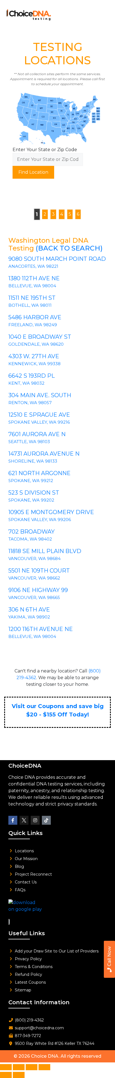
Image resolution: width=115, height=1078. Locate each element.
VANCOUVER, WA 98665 (34, 597)
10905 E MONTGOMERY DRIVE (51, 512)
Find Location (33, 172)
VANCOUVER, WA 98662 (34, 578)
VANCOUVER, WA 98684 (34, 558)
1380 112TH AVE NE (34, 278)
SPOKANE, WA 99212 (30, 480)
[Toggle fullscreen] (19, 1067)
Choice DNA (45, 1056)
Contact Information (39, 1002)
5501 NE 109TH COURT (39, 570)
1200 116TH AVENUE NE (40, 629)
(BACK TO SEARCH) (69, 248)
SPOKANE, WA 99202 (31, 500)
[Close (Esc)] (44, 1067)
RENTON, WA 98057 (30, 402)
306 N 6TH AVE (29, 609)
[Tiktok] (46, 820)
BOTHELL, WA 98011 (30, 305)
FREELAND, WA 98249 (32, 324)
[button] (102, 13)
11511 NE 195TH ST (32, 297)
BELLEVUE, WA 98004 (32, 285)
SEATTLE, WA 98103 (29, 441)
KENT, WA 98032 (26, 383)
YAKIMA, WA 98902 (29, 617)
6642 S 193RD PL (31, 375)
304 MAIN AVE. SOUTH (39, 395)
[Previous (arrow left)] (6, 1075)
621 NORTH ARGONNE (39, 473)
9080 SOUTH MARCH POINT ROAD (57, 259)
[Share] (31, 1067)
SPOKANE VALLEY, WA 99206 (39, 519)
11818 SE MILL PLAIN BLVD (44, 551)
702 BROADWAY (31, 531)
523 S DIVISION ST (33, 492)
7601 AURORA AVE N (37, 434)
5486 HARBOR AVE (34, 317)
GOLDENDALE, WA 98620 (36, 344)
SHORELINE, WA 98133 (32, 461)
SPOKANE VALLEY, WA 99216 (39, 422)
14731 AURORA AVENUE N (44, 453)
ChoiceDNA (24, 765)
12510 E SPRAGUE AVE (39, 414)
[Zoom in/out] (6, 1067)
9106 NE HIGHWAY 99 (38, 590)
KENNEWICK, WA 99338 (34, 363)
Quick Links (25, 833)
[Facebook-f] (12, 820)
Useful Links (26, 933)
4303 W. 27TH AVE (33, 356)
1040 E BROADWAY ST (39, 336)
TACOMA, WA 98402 (30, 539)
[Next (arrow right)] (19, 1075)
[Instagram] (35, 820)
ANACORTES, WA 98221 (33, 266)
